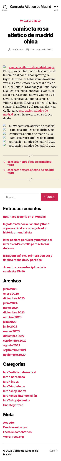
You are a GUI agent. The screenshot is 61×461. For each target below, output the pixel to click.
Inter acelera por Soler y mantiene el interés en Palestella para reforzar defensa (27, 244)
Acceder (9, 422)
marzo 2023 (11, 331)
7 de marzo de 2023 (41, 49)
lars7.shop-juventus (16, 400)
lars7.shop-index (14, 391)
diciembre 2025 (14, 298)
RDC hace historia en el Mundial (24, 216)
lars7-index (11, 381)
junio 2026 (10, 289)
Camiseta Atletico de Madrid (30, 6)
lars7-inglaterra (14, 386)
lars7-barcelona (14, 377)
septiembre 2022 (14, 340)
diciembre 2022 (14, 336)
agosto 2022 (11, 345)
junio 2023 (10, 326)
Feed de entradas (15, 427)
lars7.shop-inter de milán (20, 395)
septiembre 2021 (14, 350)
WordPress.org (13, 436)
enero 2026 (11, 293)
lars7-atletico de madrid (19, 372)
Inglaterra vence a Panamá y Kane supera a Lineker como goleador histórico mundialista (26, 228)
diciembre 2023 (14, 312)
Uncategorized (30, 20)
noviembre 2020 (14, 354)
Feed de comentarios (17, 432)
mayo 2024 (11, 307)
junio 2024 (10, 303)
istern (20, 49)
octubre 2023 (12, 317)
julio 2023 (9, 321)
